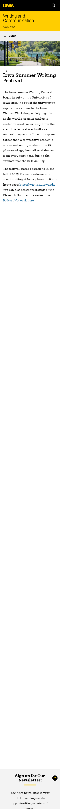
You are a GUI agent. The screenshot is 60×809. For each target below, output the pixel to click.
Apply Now (9, 26)
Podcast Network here (18, 200)
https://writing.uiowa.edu (37, 184)
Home (5, 71)
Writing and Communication (18, 18)
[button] (53, 5)
